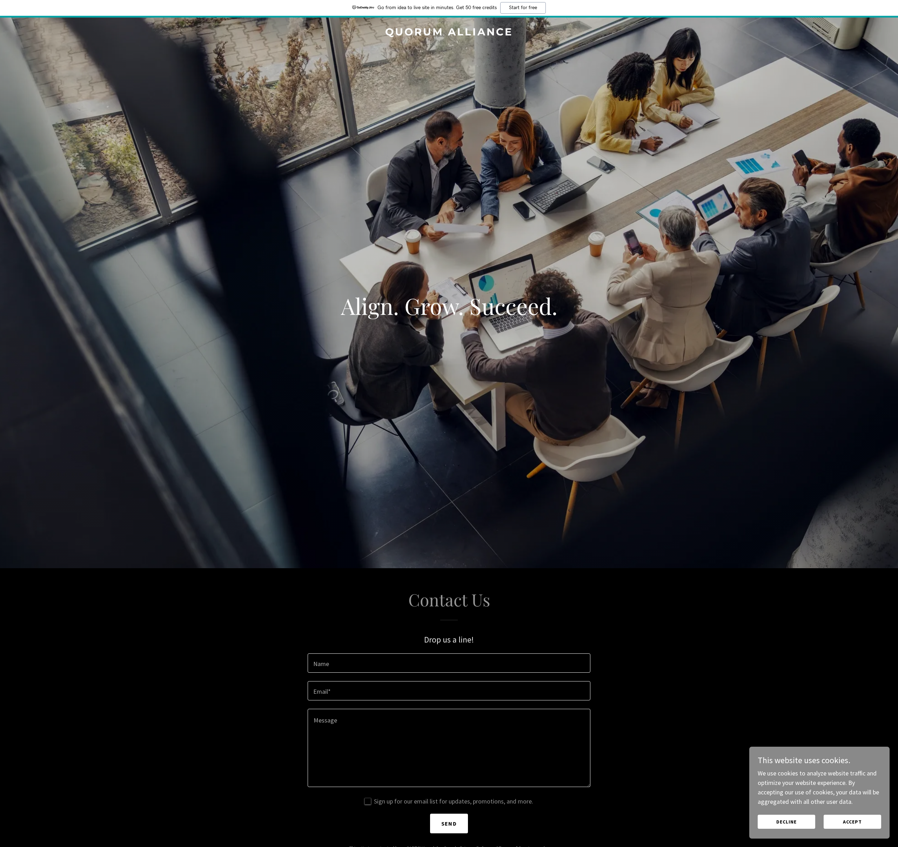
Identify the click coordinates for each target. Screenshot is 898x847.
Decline (786, 822)
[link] (449, 33)
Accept (852, 822)
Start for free (523, 7)
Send (449, 823)
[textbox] (449, 663)
